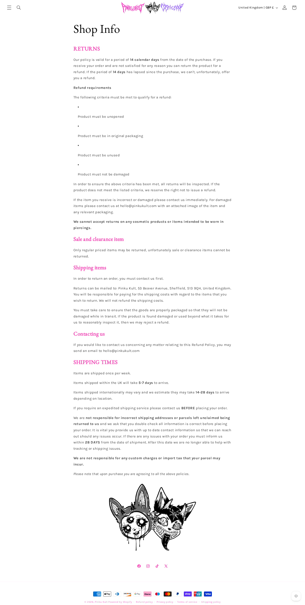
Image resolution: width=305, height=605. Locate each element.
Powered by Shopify (120, 601)
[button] (9, 7)
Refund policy (144, 601)
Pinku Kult (101, 601)
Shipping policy (210, 601)
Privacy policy (165, 601)
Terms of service (187, 601)
